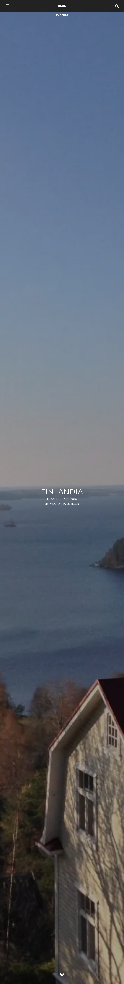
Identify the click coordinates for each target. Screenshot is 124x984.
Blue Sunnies (62, 10)
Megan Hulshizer (64, 503)
